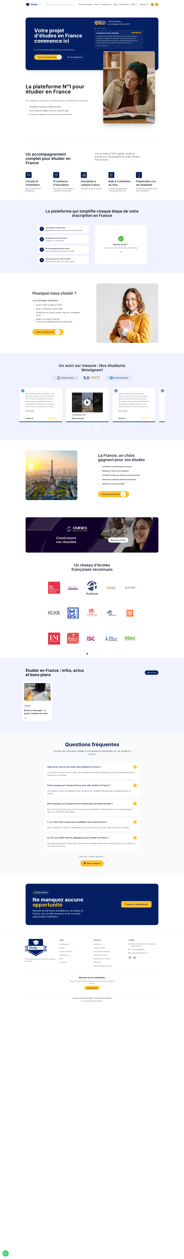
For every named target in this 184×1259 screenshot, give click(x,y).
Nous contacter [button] (93, 863)
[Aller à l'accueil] (33, 4)
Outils (133, 4)
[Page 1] (87, 654)
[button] (87, 404)
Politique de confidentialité (82, 998)
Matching (97, 962)
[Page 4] (94, 654)
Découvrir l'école (118, 540)
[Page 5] (97, 654)
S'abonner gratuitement (136, 904)
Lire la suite (29, 411)
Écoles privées (99, 948)
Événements (124, 4)
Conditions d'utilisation (103, 998)
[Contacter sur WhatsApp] (152, 4)
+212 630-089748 (138, 950)
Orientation (98, 944)
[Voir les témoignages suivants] (96, 427)
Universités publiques (102, 951)
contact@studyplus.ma (140, 953)
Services (143, 4)
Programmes (107, 4)
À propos (62, 962)
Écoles (96, 4)
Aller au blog (151, 673)
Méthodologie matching (103, 966)
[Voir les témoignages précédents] (87, 427)
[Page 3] (92, 654)
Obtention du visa (100, 955)
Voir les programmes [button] (75, 57)
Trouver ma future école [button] (47, 57)
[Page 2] (89, 654)
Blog (115, 4)
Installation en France (102, 959)
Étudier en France (85, 4)
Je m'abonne (92, 988)
